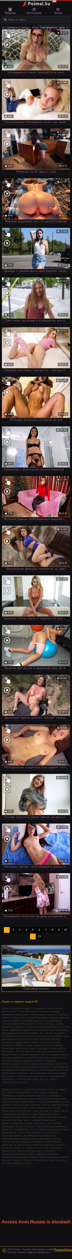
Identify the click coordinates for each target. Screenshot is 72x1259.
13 (39, 936)
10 (65, 929)
